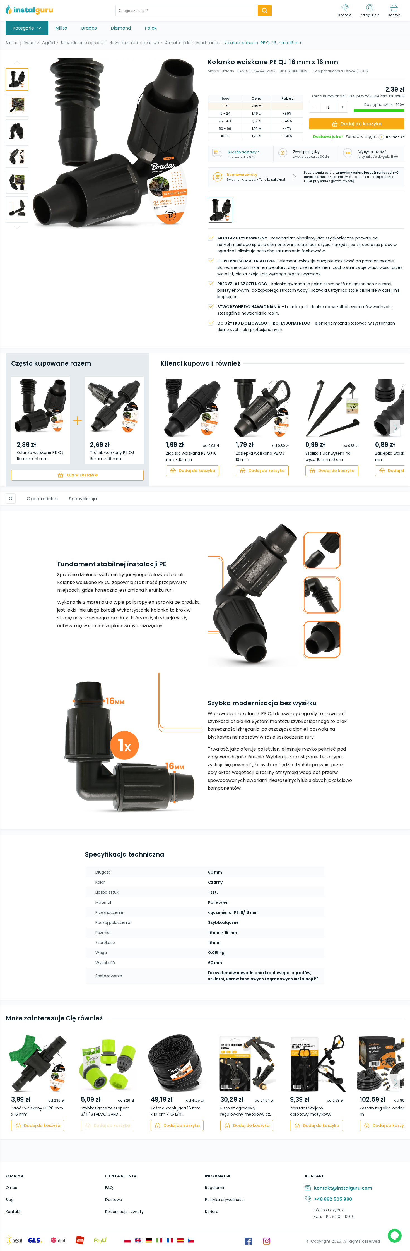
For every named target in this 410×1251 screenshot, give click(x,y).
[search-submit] (265, 10)
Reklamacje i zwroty (124, 1211)
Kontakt (13, 1211)
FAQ (109, 1187)
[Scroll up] (11, 498)
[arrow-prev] (170, 428)
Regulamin (215, 1187)
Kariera (211, 1211)
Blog (10, 1199)
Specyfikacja (83, 498)
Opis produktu (42, 498)
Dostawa (113, 1199)
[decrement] (342, 107)
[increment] (314, 107)
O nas (11, 1187)
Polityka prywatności (225, 1199)
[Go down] (17, 227)
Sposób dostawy (242, 152)
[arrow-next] (395, 428)
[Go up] (17, 62)
